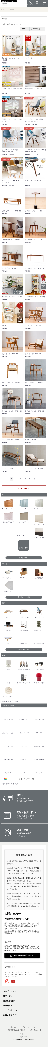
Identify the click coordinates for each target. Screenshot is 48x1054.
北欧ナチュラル (8, 759)
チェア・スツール (39, 617)
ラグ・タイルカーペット (8, 578)
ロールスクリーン (23, 522)
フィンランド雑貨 (39, 683)
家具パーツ (23, 643)
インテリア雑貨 (39, 669)
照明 (8, 669)
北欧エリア (23, 746)
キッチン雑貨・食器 (24, 669)
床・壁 (4, 564)
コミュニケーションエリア (8, 733)
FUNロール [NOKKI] (19, 535)
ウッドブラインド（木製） (8, 509)
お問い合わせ (33, 1030)
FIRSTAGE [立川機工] (23, 535)
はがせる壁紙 (39, 578)
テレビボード (8, 630)
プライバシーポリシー (29, 1027)
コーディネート (8, 705)
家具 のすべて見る (24, 649)
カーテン (23, 509)
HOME (3, 9)
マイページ (30, 4)
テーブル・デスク (23, 617)
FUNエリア (39, 733)
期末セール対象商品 (10, 784)
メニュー (44, 4)
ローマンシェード (39, 524)
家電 (8, 683)
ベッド (8, 643)
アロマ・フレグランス (23, 683)
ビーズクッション (8, 696)
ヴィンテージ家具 (39, 643)
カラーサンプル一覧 (26, 779)
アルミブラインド (8, 522)
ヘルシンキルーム (39, 719)
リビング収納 (24, 630)
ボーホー (23, 773)
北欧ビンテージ (39, 759)
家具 (4, 603)
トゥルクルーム (23, 719)
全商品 (12, 9)
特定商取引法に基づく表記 (16, 1030)
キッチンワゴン (39, 630)
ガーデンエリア (8, 746)
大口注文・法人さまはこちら (9, 1)
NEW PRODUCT (24, 488)
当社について (13, 1027)
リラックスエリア (23, 733)
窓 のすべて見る (24, 548)
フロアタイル (24, 578)
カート (37, 4)
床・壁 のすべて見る (24, 597)
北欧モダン (23, 759)
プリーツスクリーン (39, 537)
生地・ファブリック (10, 701)
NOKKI (13, 4)
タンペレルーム (8, 719)
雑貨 (4, 655)
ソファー (8, 617)
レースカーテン (39, 509)
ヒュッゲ (39, 773)
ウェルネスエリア (39, 746)
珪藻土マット (8, 591)
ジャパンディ (8, 773)
